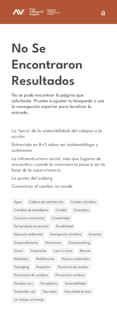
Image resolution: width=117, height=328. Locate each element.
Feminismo (53, 243)
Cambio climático (83, 202)
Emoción (95, 234)
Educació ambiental (28, 234)
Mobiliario (21, 259)
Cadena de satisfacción (46, 202)
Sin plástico (48, 283)
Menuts (85, 251)
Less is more (63, 251)
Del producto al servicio (31, 226)
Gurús (18, 251)
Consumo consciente (29, 218)
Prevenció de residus (73, 267)
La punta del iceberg (32, 178)
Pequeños (43, 267)
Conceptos (81, 210)
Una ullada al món (77, 292)
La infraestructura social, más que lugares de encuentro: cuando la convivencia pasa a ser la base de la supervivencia (58, 165)
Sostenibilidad (75, 283)
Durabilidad (64, 226)
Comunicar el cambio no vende (42, 186)
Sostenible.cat (24, 292)
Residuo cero (23, 283)
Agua (18, 202)
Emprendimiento (26, 243)
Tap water (50, 292)
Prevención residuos (70, 275)
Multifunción (45, 259)
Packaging (21, 267)
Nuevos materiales (76, 259)
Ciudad (61, 210)
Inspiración (38, 251)
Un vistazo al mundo (29, 300)
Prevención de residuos (31, 275)
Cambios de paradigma (31, 210)
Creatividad (60, 218)
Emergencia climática (65, 234)
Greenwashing (79, 243)
